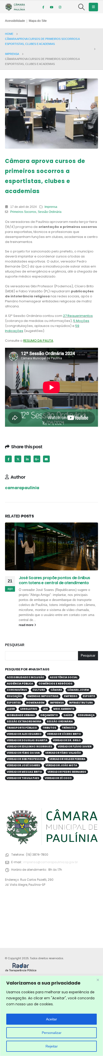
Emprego (71, 696)
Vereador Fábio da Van (23, 753)
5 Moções (81, 320)
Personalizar (52, 1033)
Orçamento (49, 715)
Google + (37, 459)
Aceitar (51, 1019)
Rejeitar (52, 1046)
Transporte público (22, 728)
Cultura (38, 690)
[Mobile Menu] (93, 7)
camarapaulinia (22, 487)
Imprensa (50, 206)
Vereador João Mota (61, 765)
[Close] (98, 980)
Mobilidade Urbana (21, 715)
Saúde (68, 715)
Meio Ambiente (63, 709)
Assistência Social (64, 677)
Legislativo (28, 709)
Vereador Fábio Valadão (63, 753)
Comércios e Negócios (55, 683)
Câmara (56, 690)
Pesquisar (14, 645)
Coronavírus (17, 690)
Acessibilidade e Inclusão (25, 677)
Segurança (86, 715)
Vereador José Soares (23, 765)
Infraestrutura (81, 703)
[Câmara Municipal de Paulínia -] (15, 7)
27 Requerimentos (78, 315)
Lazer (11, 709)
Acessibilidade (15, 20)
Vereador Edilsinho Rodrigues (29, 746)
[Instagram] (60, 7)
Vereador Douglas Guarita (27, 740)
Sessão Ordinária (50, 211)
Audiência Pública (20, 683)
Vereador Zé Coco (58, 778)
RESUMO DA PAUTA (38, 340)
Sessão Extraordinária (24, 721)
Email (46, 459)
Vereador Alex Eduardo (24, 734)
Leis (45, 709)
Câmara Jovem (78, 690)
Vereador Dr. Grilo (67, 740)
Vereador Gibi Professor (25, 759)
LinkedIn (27, 459)
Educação (14, 696)
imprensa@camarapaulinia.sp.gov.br (50, 862)
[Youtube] (51, 7)
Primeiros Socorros (23, 211)
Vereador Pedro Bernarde (67, 772)
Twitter (17, 459)
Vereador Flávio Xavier (75, 746)
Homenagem (35, 703)
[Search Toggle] (82, 7)
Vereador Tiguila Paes (23, 778)
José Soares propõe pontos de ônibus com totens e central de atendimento (54, 580)
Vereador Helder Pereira (67, 759)
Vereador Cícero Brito (64, 734)
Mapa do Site (38, 20)
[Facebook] (43, 7)
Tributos (49, 728)
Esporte (89, 696)
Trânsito (69, 728)
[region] (51, 1016)
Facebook (8, 459)
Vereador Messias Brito (24, 772)
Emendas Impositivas (43, 696)
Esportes (14, 703)
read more (26, 625)
